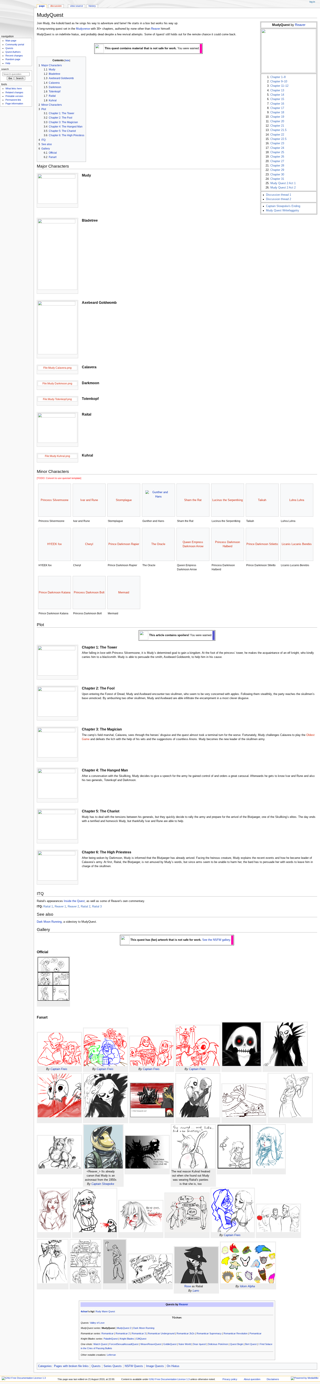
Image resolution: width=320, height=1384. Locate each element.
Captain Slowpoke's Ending (283, 206)
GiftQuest (141, 1338)
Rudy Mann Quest (105, 1311)
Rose (187, 1286)
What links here (13, 88)
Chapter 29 (277, 170)
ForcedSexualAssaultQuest (123, 1344)
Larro (196, 1290)
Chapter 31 (277, 178)
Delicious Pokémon (218, 1344)
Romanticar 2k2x (186, 1333)
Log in (312, 1)
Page (42, 6)
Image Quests (155, 1366)
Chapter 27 (277, 161)
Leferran (111, 1354)
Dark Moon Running (49, 921)
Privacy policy (229, 1379)
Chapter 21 (277, 125)
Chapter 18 (277, 112)
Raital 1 (48, 906)
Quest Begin (236, 1344)
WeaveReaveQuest (150, 1344)
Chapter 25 (277, 152)
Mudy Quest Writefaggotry (282, 210)
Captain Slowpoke (102, 1183)
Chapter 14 (277, 94)
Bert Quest (251, 1344)
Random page (12, 59)
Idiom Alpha (247, 1286)
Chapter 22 (277, 134)
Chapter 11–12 (279, 85)
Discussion (56, 6)
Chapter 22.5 (278, 139)
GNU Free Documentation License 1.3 (169, 1379)
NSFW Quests (134, 1366)
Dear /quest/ (199, 1344)
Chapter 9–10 (278, 81)
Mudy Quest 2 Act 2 (283, 187)
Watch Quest (100, 1344)
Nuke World (185, 1344)
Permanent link (13, 99)
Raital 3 (97, 906)
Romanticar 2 (123, 1333)
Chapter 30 (277, 174)
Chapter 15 (277, 99)
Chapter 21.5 (278, 130)
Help (7, 63)
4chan (84, 1311)
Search (5, 69)
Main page (10, 40)
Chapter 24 (277, 147)
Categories (45, 1366)
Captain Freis (59, 1069)
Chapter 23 (277, 143)
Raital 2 (85, 906)
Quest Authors (13, 52)
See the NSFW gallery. (216, 940)
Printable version (14, 96)
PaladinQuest (111, 1338)
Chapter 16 (277, 103)
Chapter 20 (277, 121)
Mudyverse (83, 28)
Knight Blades (127, 1338)
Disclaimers (273, 1379)
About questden (252, 1379)
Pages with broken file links (71, 1366)
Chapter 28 (277, 165)
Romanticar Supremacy (209, 1333)
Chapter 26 (277, 156)
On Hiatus (173, 1366)
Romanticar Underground (161, 1333)
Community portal (14, 44)
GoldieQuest (170, 1344)
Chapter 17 (277, 108)
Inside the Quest (74, 901)
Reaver (300, 25)
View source (76, 6)
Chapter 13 (277, 90)
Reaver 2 (73, 906)
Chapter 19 (277, 116)
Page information (14, 103)
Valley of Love (97, 1322)
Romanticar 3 (139, 1333)
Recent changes (14, 55)
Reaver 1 (60, 906)
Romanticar (107, 1333)
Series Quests (113, 1366)
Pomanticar (255, 1333)
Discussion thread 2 (278, 199)
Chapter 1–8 (278, 77)
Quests (96, 1366)
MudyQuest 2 (124, 1328)
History (92, 6)
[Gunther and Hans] (158, 500)
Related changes (14, 92)
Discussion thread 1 (278, 194)
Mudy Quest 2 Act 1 (283, 183)
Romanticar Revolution (236, 1333)
